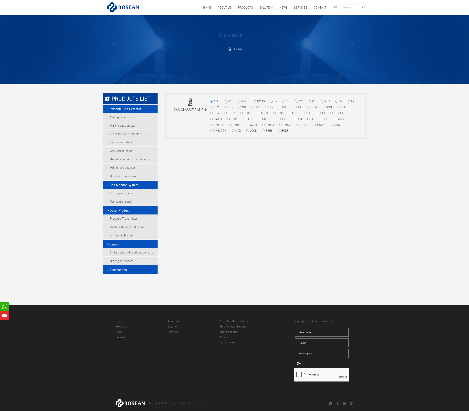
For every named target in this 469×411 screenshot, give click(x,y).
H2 (340, 101)
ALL (216, 101)
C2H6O (235, 119)
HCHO (261, 101)
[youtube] (330, 403)
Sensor (115, 244)
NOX (238, 130)
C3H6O (237, 125)
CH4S (336, 125)
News (283, 7)
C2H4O (248, 113)
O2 (230, 101)
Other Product (120, 210)
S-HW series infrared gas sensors (131, 252)
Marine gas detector (123, 125)
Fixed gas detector (121, 193)
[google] (352, 403)
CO (287, 101)
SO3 (313, 119)
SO (300, 119)
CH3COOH (220, 130)
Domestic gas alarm (123, 176)
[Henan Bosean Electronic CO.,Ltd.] (130, 403)
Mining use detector (122, 167)
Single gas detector (122, 142)
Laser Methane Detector (125, 134)
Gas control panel (121, 201)
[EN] (336, 9)
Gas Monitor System (124, 185)
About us (224, 7)
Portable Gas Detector (125, 109)
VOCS (253, 130)
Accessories (118, 270)
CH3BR (267, 119)
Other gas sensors (121, 261)
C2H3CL (219, 125)
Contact (320, 7)
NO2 (230, 107)
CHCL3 (319, 125)
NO (244, 107)
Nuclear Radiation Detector (127, 227)
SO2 (257, 107)
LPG (250, 119)
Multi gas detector (121, 117)
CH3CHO (339, 113)
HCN (329, 107)
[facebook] (337, 403)
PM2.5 (244, 101)
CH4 (216, 113)
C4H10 (218, 119)
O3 (313, 101)
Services (300, 7)
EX (352, 101)
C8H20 (287, 125)
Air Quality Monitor (122, 235)
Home (207, 7)
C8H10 (270, 125)
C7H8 (253, 125)
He (275, 101)
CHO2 (231, 113)
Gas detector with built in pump (130, 159)
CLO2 (314, 107)
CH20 (303, 125)
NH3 (327, 101)
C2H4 (280, 113)
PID (322, 113)
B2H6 (268, 130)
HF (309, 113)
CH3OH (284, 119)
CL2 (270, 107)
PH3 (284, 107)
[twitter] (344, 403)
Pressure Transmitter (123, 218)
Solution (266, 7)
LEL (326, 119)
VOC (343, 107)
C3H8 (264, 113)
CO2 (216, 107)
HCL (299, 107)
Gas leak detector (121, 151)
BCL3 (284, 130)
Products (245, 7)
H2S (300, 101)
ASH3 (341, 119)
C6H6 (295, 113)
